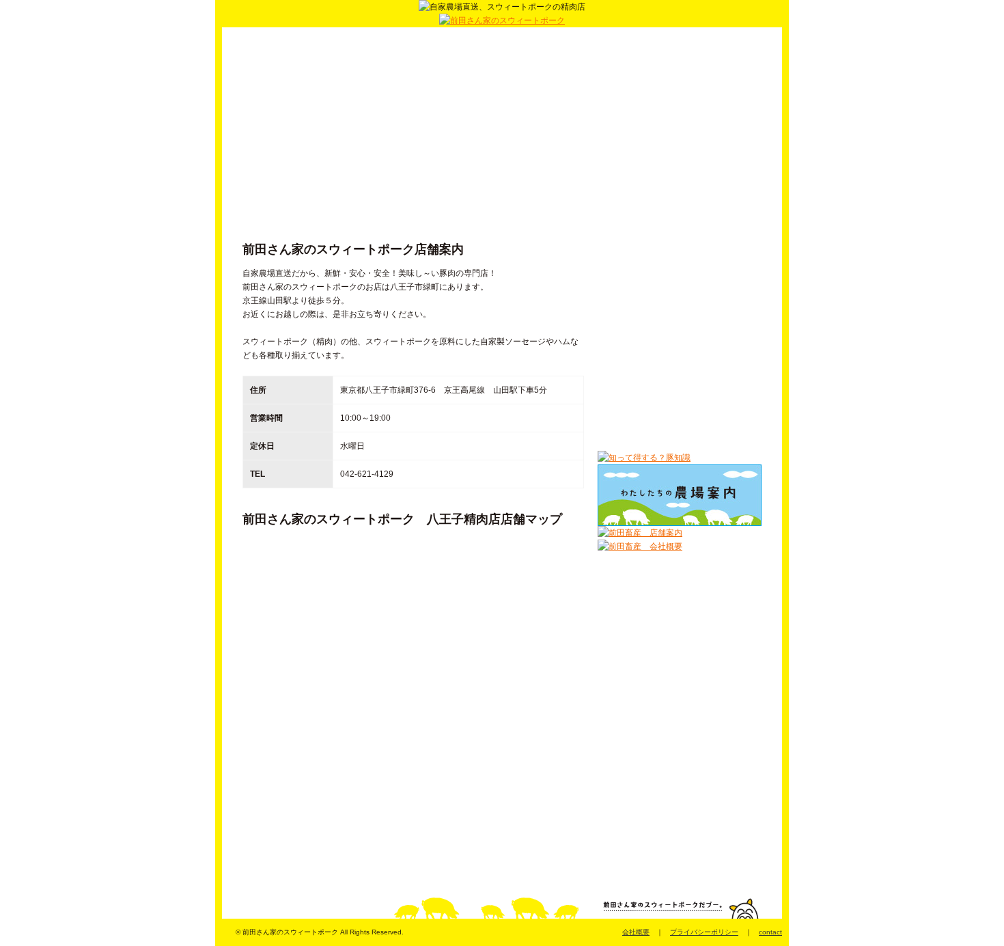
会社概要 (636, 932)
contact (770, 932)
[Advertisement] (413, 136)
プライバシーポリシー (704, 932)
